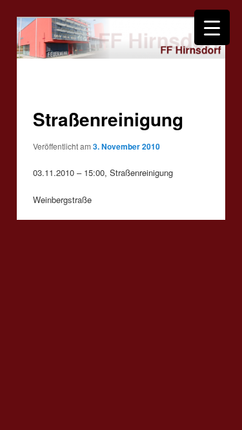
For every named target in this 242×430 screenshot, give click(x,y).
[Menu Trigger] (212, 27)
